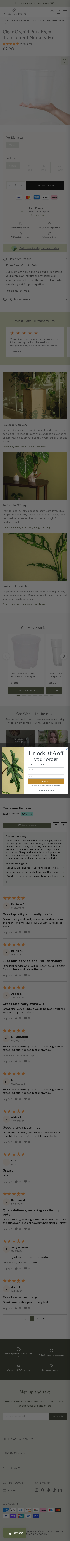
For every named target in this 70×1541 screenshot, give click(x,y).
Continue (46, 782)
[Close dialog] (67, 749)
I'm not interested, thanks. (46, 790)
